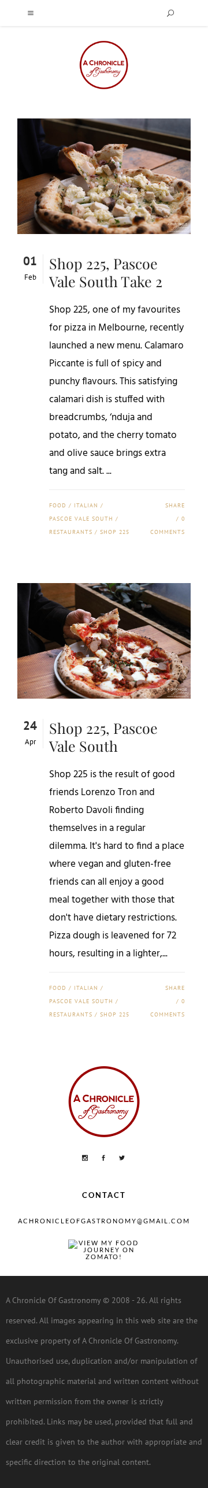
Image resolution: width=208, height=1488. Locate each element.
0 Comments (167, 525)
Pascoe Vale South (81, 518)
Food (57, 505)
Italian (86, 505)
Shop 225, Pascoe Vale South (103, 736)
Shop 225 (114, 532)
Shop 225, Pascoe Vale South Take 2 (105, 272)
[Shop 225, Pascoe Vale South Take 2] (104, 176)
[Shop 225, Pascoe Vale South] (104, 641)
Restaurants (70, 532)
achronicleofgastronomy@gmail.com (104, 1220)
